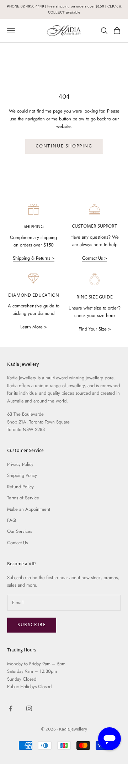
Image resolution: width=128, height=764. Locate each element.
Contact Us (17, 542)
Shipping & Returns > (33, 258)
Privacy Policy (20, 464)
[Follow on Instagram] (29, 708)
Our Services (19, 531)
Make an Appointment (28, 509)
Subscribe (31, 625)
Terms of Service (23, 497)
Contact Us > (94, 258)
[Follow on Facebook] (10, 708)
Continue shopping (64, 146)
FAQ (11, 520)
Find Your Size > (95, 329)
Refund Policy (20, 486)
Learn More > (33, 326)
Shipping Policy (22, 475)
